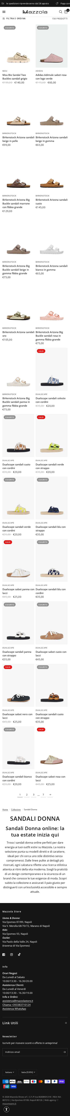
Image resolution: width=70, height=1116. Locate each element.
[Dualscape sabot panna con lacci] (18, 560)
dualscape (41, 394)
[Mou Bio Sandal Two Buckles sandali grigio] (18, 45)
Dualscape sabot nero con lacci (17, 716)
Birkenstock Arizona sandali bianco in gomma (52, 267)
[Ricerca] (60, 12)
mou (4, 71)
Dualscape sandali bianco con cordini (17, 778)
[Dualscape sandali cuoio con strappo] (52, 685)
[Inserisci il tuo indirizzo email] (64, 1052)
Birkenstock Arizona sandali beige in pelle (18, 139)
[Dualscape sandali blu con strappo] (52, 498)
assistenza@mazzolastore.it (17, 1000)
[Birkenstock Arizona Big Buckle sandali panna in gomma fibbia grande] (18, 369)
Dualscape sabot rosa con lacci (50, 778)
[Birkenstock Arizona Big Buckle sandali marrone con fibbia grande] (18, 170)
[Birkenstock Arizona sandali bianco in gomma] (52, 237)
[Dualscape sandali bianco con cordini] (18, 747)
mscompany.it (9, 1103)
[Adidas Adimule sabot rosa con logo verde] (52, 45)
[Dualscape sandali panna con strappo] (18, 622)
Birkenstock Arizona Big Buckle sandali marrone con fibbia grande (16, 203)
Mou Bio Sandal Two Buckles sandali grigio (14, 76)
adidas (39, 71)
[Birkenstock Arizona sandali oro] (18, 303)
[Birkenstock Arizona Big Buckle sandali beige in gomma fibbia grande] (18, 237)
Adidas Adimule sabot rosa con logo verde (51, 76)
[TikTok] (21, 954)
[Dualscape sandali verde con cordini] (18, 498)
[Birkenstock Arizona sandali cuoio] (52, 170)
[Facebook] (6, 954)
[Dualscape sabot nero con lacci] (18, 685)
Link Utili (10, 1023)
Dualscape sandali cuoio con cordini (16, 466)
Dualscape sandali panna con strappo (16, 653)
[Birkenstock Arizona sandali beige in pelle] (18, 108)
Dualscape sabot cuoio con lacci (51, 653)
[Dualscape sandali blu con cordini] (52, 560)
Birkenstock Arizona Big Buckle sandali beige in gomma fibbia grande (16, 269)
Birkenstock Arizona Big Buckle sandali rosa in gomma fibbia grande (49, 335)
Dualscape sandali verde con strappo (50, 466)
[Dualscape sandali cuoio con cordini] (18, 435)
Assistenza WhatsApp (14, 1008)
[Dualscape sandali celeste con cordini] (52, 369)
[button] (6, 1109)
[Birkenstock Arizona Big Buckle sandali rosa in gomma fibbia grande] (52, 303)
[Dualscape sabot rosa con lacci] (52, 747)
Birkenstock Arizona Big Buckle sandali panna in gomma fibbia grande (16, 402)
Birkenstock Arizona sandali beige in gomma (52, 139)
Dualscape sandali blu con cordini (51, 591)
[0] (65, 12)
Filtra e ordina (16, 18)
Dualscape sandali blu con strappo (51, 528)
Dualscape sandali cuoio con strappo (49, 716)
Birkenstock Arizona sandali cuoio (52, 201)
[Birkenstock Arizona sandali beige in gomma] (52, 108)
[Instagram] (13, 954)
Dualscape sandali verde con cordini (16, 528)
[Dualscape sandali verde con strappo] (52, 435)
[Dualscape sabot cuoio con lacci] (52, 622)
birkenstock (9, 133)
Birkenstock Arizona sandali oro (18, 333)
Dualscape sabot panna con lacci (18, 591)
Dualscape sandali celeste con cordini (51, 400)
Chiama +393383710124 (16, 1004)
